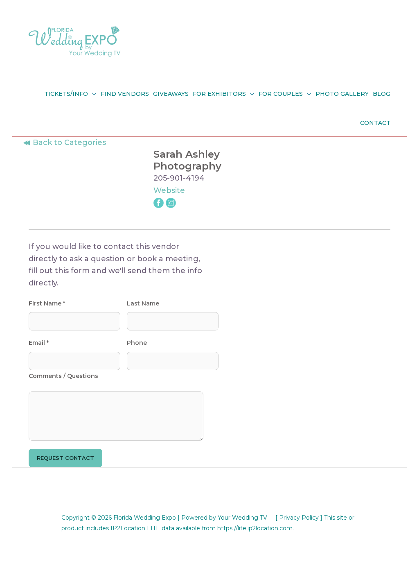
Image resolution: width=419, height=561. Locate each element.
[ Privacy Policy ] (298, 517)
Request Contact (65, 458)
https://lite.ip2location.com (255, 528)
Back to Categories (68, 142)
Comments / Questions (63, 376)
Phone (137, 342)
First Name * (47, 303)
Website (169, 190)
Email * (39, 342)
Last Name (143, 303)
